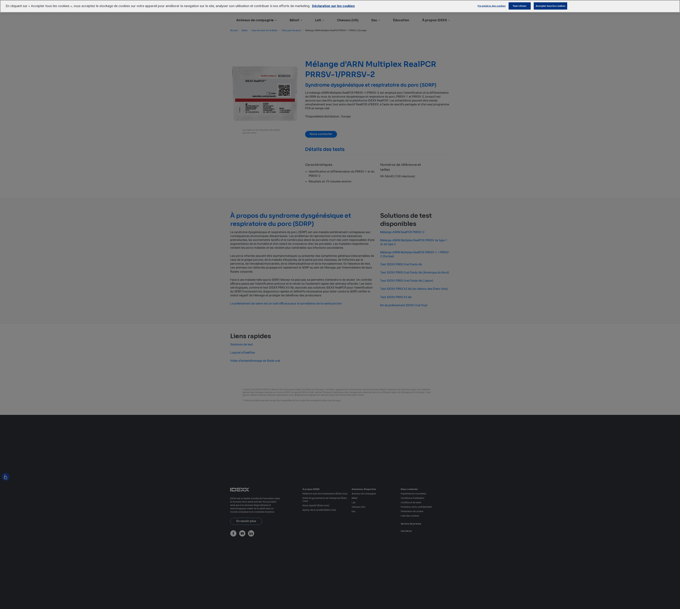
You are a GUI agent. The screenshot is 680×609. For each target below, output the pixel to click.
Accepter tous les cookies (550, 6)
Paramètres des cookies (492, 6)
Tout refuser (520, 6)
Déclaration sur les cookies (333, 6)
